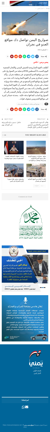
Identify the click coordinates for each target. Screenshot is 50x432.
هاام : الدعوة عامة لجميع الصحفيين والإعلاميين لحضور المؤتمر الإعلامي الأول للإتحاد (37, 124)
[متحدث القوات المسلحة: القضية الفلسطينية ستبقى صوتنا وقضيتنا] (14, 147)
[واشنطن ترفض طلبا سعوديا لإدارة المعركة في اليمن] (14, 170)
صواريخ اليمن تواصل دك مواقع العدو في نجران (28, 104)
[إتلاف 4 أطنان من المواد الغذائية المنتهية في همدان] (36, 170)
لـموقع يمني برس (29, 425)
